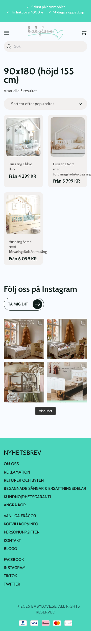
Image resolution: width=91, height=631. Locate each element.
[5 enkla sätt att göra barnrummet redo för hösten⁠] (67, 382)
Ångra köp (15, 505)
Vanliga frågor (20, 515)
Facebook (14, 559)
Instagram (15, 567)
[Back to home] (45, 33)
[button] (6, 33)
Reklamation (17, 472)
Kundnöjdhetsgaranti (27, 496)
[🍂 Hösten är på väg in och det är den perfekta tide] (24, 382)
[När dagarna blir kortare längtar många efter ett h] (24, 339)
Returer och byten (24, 480)
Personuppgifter (21, 532)
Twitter (12, 584)
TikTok (10, 575)
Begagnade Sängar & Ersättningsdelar (45, 488)
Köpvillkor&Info (21, 524)
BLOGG (10, 548)
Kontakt (12, 540)
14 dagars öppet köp (68, 12)
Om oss (11, 463)
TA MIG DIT (18, 304)
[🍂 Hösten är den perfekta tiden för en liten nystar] (67, 339)
